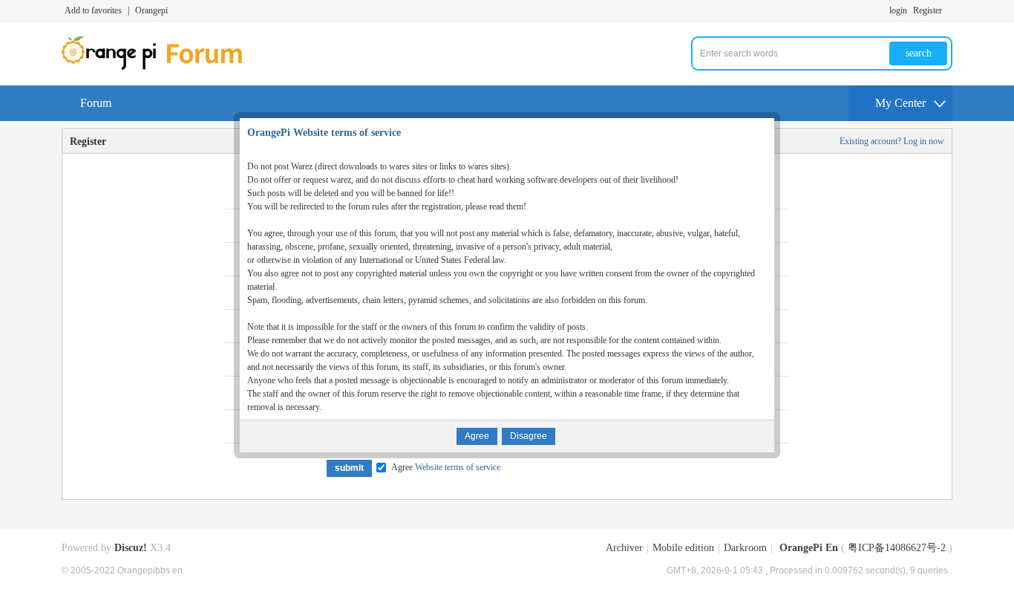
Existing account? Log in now (892, 141)
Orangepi (151, 10)
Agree (445, 467)
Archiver (624, 547)
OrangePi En (808, 547)
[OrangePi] (160, 67)
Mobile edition (683, 547)
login (898, 10)
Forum (95, 103)
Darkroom (745, 547)
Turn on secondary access (948, 10)
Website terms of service (456, 467)
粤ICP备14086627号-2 (897, 547)
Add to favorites (93, 10)
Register (927, 10)
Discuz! (130, 547)
